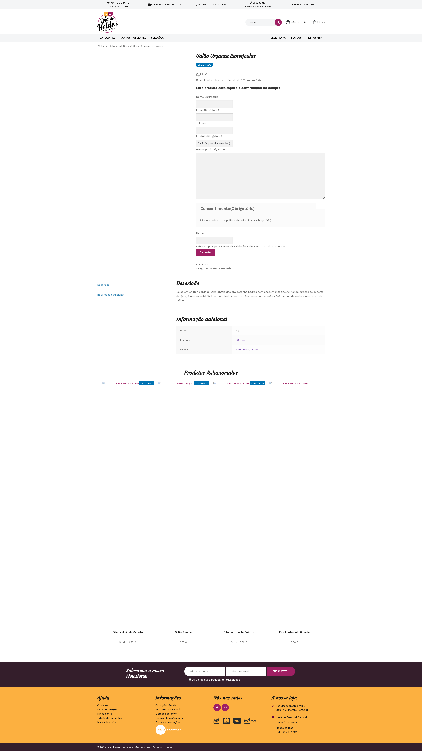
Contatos (102, 705)
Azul (239, 349)
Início (104, 46)
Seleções (157, 37)
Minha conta (299, 22)
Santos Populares (133, 37)
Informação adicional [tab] (110, 294)
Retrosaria (314, 37)
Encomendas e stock (168, 709)
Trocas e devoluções (167, 722)
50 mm (240, 340)
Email (207, 110)
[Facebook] (217, 707)
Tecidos (296, 37)
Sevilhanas (278, 37)
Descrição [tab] (103, 284)
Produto (209, 136)
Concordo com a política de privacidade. (237, 220)
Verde (254, 349)
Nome (207, 96)
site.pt (168, 747)
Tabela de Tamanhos (109, 718)
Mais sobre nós (106, 722)
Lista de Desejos (107, 709)
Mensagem (211, 149)
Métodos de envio (166, 713)
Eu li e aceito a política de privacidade (216, 679)
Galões (127, 46)
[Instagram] (225, 707)
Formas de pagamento (169, 718)
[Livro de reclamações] (182, 729)
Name (200, 233)
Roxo (246, 349)
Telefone (201, 123)
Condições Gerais (165, 705)
